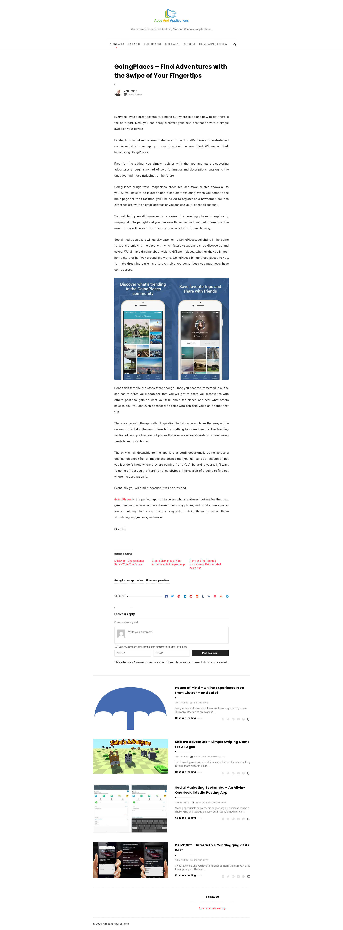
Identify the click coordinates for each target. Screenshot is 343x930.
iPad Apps (134, 44)
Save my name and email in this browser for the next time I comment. (153, 647)
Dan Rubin (130, 90)
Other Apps (172, 44)
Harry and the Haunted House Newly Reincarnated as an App (205, 564)
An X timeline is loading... (213, 908)
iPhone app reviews (158, 580)
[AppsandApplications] (171, 16)
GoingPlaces (122, 499)
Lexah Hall (182, 802)
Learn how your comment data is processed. (198, 662)
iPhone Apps (116, 44)
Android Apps (152, 44)
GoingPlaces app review (129, 580)
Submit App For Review (213, 44)
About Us (189, 44)
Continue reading (185, 718)
